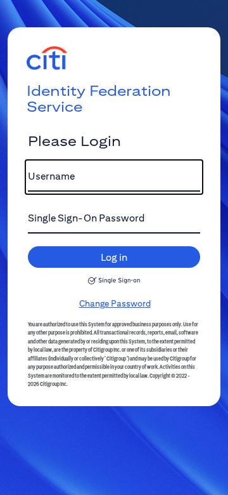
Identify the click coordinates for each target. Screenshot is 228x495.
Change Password (115, 303)
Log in (114, 257)
